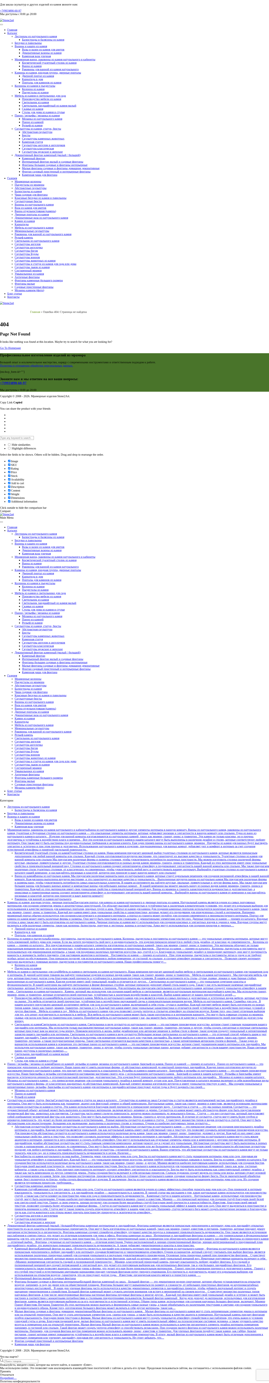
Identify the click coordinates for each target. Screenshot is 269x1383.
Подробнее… (8, 1378)
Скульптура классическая (38, 148)
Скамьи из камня (32, 108)
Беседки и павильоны (28, 43)
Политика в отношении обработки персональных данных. (36, 365)
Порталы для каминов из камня (41, 82)
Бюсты (26, 135)
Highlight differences (23, 448)
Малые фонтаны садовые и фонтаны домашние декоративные (61, 168)
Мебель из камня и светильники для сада (40, 95)
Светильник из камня (35, 102)
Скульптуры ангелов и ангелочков (43, 145)
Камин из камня (25, 221)
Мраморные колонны (28, 181)
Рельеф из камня (32, 125)
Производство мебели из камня (41, 99)
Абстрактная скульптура (37, 132)
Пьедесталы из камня (35, 92)
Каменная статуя (32, 141)
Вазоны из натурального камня (34, 204)
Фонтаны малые (25, 283)
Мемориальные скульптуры (32, 230)
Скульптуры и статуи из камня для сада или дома (45, 263)
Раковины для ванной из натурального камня (43, 234)
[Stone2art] (7, 20)
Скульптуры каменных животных (43, 138)
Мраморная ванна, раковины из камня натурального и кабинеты (55, 59)
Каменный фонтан (33, 158)
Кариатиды (22, 224)
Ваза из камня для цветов (30, 207)
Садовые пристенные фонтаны (34, 287)
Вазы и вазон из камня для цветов (43, 49)
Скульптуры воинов (27, 257)
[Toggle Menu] (1, 24)
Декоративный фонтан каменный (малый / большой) (48, 155)
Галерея (12, 178)
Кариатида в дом (32, 79)
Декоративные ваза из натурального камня (41, 217)
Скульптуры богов (26, 250)
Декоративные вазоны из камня (41, 52)
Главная (12, 29)
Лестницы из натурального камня (36, 36)
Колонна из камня (33, 89)
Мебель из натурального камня (34, 227)
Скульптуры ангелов (28, 244)
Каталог (12, 33)
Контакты (13, 296)
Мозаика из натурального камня (42, 118)
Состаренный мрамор (28, 270)
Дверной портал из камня (38, 75)
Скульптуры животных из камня (35, 260)
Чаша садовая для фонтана (31, 194)
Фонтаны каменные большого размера (39, 280)
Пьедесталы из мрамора (29, 184)
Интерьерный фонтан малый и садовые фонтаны (52, 161)
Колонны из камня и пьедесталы (35, 85)
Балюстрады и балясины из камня (43, 39)
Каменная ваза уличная (36, 56)
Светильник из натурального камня (37, 240)
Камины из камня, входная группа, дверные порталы (48, 72)
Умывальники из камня (29, 273)
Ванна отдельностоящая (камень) (35, 211)
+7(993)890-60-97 (10, 10)
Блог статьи (14, 293)
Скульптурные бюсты (28, 201)
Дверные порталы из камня (32, 214)
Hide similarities (20, 444)
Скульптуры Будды (27, 254)
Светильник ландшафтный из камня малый (49, 105)
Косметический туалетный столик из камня (49, 62)
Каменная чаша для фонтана (39, 174)
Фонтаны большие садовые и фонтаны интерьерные (54, 165)
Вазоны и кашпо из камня (31, 46)
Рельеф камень (24, 237)
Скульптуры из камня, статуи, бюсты (38, 128)
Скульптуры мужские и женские (42, 151)
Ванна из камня (32, 66)
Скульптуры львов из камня (32, 267)
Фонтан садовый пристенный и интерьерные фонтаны (56, 171)
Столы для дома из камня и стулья (43, 112)
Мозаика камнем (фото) (29, 290)
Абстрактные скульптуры (30, 188)
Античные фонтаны (27, 277)
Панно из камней (33, 122)
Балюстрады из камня (28, 191)
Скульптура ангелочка (29, 247)
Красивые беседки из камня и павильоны (40, 198)
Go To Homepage (10, 348)
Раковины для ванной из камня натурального (50, 69)
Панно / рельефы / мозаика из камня (37, 115)
